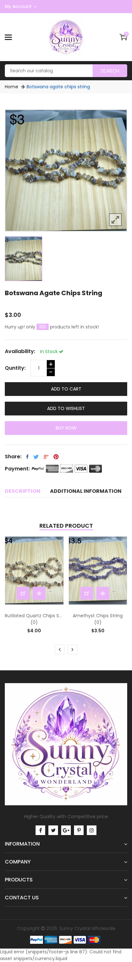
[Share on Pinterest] (56, 457)
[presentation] (59, 649)
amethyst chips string (98, 615)
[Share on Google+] (46, 457)
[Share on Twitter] (36, 457)
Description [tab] (22, 491)
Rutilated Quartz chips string (34, 615)
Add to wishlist (66, 408)
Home (11, 86)
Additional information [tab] (85, 491)
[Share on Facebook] (27, 457)
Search (110, 71)
